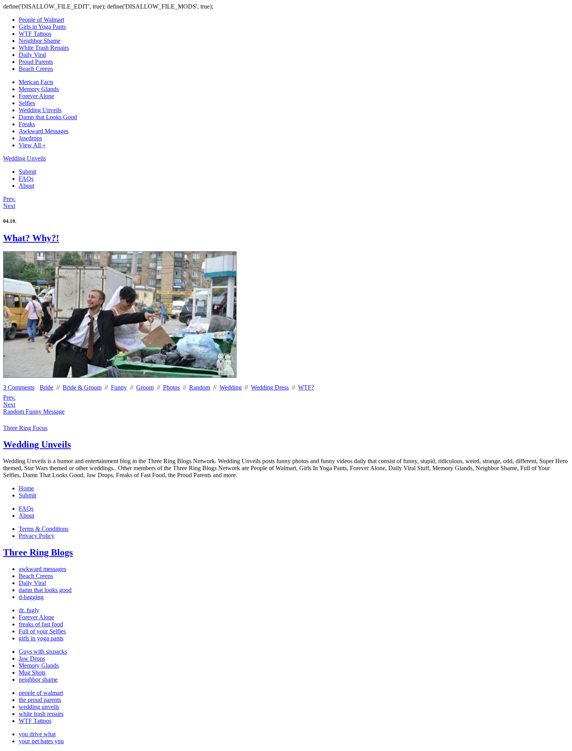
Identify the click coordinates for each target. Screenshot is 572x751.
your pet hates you (41, 741)
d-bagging (31, 597)
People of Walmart (41, 19)
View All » (32, 145)
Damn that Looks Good (48, 117)
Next (9, 206)
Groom (145, 387)
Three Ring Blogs (38, 552)
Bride (46, 387)
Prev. (9, 199)
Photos (171, 387)
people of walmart (41, 692)
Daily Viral (32, 54)
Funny (119, 387)
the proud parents (40, 699)
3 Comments (18, 387)
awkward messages (42, 569)
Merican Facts (36, 82)
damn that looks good (45, 590)
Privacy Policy (36, 535)
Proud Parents (36, 61)
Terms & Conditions (43, 528)
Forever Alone (36, 96)
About (26, 185)
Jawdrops (30, 138)
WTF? (306, 387)
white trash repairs (41, 713)
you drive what (37, 734)
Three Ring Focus (25, 428)
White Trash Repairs (44, 47)
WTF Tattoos (35, 33)
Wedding (230, 387)
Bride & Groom (82, 387)
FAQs (26, 178)
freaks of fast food (41, 624)
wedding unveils (39, 706)
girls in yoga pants (41, 638)
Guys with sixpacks (43, 651)
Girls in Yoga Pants (42, 26)
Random (199, 387)
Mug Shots (32, 672)
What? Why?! (31, 238)
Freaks (27, 124)
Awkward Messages (43, 131)
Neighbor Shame (39, 40)
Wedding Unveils (40, 110)
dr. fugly (29, 610)
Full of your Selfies (42, 631)
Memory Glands (39, 89)
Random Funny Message (34, 411)
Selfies (27, 103)
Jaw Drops (32, 658)
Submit (27, 171)
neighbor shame (38, 679)
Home (26, 488)
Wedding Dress (270, 387)
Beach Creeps (36, 68)
